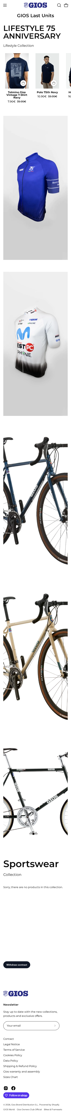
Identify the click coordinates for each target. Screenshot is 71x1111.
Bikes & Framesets (53, 1109)
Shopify (55, 1104)
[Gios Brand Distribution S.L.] (35, 5)
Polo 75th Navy (47, 92)
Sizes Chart (10, 1077)
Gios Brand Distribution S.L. (24, 1104)
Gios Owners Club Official (29, 1109)
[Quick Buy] (23, 83)
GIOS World (9, 1109)
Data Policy (10, 1060)
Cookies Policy (12, 1055)
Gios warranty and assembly (21, 1071)
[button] (58, 5)
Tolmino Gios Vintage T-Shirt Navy (16, 95)
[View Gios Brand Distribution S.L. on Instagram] (5, 1088)
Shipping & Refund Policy (20, 1066)
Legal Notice (11, 1044)
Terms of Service (14, 1049)
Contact (8, 1038)
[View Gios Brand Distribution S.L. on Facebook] (13, 1088)
